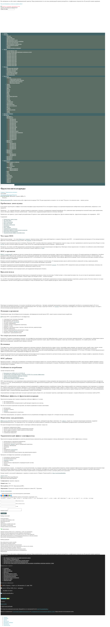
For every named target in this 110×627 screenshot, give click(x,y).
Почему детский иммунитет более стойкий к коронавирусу (16, 533)
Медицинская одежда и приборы (15, 41)
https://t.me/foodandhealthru (59, 473)
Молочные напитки (15, 83)
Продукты (6, 76)
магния (15, 331)
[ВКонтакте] (1, 495)
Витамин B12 (13, 134)
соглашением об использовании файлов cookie (43, 611)
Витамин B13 (13, 135)
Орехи (8, 97)
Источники (6, 226)
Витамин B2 (13, 120)
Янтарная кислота (5, 521)
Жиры (11, 164)
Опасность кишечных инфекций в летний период (16, 560)
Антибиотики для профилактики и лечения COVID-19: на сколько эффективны (24, 374)
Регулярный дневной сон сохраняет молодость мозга (17, 557)
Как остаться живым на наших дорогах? (14, 378)
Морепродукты (10, 104)
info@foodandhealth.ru (42, 609)
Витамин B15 (13, 136)
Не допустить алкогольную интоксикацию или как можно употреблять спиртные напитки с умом (29, 563)
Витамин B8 (13, 128)
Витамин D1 (13, 143)
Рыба (8, 93)
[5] (9, 196)
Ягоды (8, 99)
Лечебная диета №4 (12, 58)
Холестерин (10, 176)
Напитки (9, 77)
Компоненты (7, 160)
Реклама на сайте (8, 579)
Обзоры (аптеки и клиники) (14, 48)
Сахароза (9, 178)
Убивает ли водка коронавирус (11, 377)
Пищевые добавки (8, 113)
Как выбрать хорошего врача (8, 543)
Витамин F (9, 151)
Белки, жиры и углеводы (13, 162)
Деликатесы (10, 103)
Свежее (5, 33)
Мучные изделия (11, 109)
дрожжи (57, 306)
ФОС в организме (8, 222)
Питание (6, 66)
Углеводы (12, 166)
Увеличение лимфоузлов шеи (8, 523)
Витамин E (9, 150)
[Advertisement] (53, 21)
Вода (8, 171)
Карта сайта (4, 604)
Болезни (9, 36)
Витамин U (9, 159)
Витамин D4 (13, 147)
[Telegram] (11, 495)
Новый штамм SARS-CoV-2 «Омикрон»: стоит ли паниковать (16, 531)
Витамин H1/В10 (14, 131)
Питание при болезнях (12, 42)
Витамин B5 (13, 124)
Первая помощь (11, 38)
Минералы (9, 167)
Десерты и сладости (12, 105)
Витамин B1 (13, 119)
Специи (9, 100)
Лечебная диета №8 (12, 64)
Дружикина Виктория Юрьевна (9, 194)
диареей (6, 410)
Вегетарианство (11, 75)
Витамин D (9, 142)
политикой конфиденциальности (21, 611)
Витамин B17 (13, 139)
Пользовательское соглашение (11, 577)
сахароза (29, 240)
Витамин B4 (13, 123)
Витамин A (9, 116)
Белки (11, 163)
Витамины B (10, 117)
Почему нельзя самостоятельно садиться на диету (19, 52)
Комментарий (4, 510)
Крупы (8, 89)
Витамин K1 (13, 154)
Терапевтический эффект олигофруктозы (14, 232)
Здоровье (6, 34)
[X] (6, 495)
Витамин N (9, 156)
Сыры (8, 111)
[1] (1, 196)
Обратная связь (7, 580)
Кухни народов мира (12, 73)
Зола (8, 172)
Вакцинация (4, 551)
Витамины (6, 115)
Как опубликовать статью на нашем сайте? (11, 3)
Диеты (5, 49)
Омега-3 (9, 179)
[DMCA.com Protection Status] (5, 599)
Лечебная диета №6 (12, 61)
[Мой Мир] (4, 495)
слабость (64, 421)
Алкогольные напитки (15, 79)
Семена (8, 108)
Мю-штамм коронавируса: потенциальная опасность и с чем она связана (19, 535)
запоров (13, 444)
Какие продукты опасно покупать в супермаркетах (14, 550)
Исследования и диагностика (14, 44)
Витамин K (9, 152)
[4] (7, 196)
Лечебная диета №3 (12, 57)
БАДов (2, 244)
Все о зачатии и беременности (11, 559)
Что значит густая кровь (7, 525)
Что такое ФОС (7, 220)
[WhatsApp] (9, 495)
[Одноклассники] (3, 495)
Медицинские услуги (12, 40)
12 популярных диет (12, 50)
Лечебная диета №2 (12, 56)
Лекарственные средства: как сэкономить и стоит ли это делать (17, 546)
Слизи (8, 174)
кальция (54, 265)
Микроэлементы (14, 168)
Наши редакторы (8, 571)
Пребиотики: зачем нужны (10, 219)
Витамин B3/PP (14, 121)
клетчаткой (16, 322)
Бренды (8, 46)
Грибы (8, 95)
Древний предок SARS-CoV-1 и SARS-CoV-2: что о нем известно (17, 534)
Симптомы (9, 37)
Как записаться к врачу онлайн (8, 542)
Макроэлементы (14, 170)
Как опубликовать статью (10, 573)
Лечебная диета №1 (12, 54)
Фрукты (9, 87)
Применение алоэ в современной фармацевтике (16, 562)
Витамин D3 (13, 146)
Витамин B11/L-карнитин (16, 132)
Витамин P (9, 158)
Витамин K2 (13, 155)
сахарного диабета (8, 460)
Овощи (8, 85)
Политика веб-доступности (11, 575)
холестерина (14, 449)
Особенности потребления (10, 228)
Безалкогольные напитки (16, 81)
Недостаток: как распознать (11, 231)
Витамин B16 (13, 138)
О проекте (6, 568)
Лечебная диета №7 (12, 62)
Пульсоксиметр (4, 518)
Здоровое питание (11, 70)
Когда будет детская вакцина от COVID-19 (11, 537)
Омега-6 (9, 180)
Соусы (8, 112)
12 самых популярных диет (8, 519)
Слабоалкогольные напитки (17, 80)
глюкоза (27, 239)
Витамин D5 (13, 148)
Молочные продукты (12, 96)
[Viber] (8, 495)
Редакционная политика (10, 576)
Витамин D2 (13, 144)
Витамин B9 (13, 129)
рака (43, 248)
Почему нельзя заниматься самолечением (11, 544)
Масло (8, 107)
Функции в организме (9, 224)
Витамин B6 (13, 125)
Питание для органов (12, 69)
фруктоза (21, 239)
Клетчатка (9, 175)
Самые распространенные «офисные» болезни (15, 375)
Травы (8, 84)
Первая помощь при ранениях (8, 526)
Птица (8, 91)
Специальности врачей (12, 45)
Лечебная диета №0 (12, 53)
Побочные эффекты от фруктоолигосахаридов (15, 230)
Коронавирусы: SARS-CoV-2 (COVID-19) (14, 373)
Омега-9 (9, 182)
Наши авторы (7, 569)
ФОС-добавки (7, 227)
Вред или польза (8, 223)
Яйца (8, 92)
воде (19, 240)
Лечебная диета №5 (12, 60)
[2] (3, 196)
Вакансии (6, 572)
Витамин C (9, 140)
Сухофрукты (10, 101)
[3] (5, 196)
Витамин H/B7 (13, 127)
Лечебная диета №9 (12, 65)
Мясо (8, 88)
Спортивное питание (12, 72)
